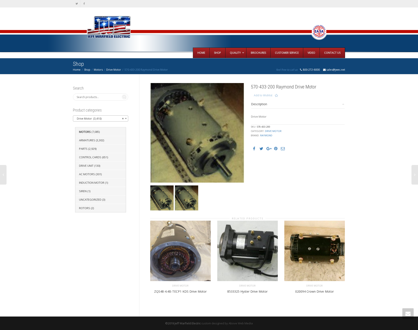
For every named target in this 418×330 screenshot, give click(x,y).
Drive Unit (86, 166)
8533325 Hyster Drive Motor (247, 291)
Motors (98, 70)
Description (259, 104)
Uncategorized (90, 200)
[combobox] (100, 118)
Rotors (84, 208)
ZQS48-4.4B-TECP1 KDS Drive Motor (180, 291)
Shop (87, 70)
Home (77, 70)
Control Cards (90, 157)
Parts (83, 149)
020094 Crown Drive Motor (314, 291)
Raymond (266, 135)
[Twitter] (76, 3)
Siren (83, 191)
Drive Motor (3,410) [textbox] (99, 118)
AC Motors (87, 174)
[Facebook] (84, 3)
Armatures (87, 140)
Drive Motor (113, 70)
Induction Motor (91, 183)
